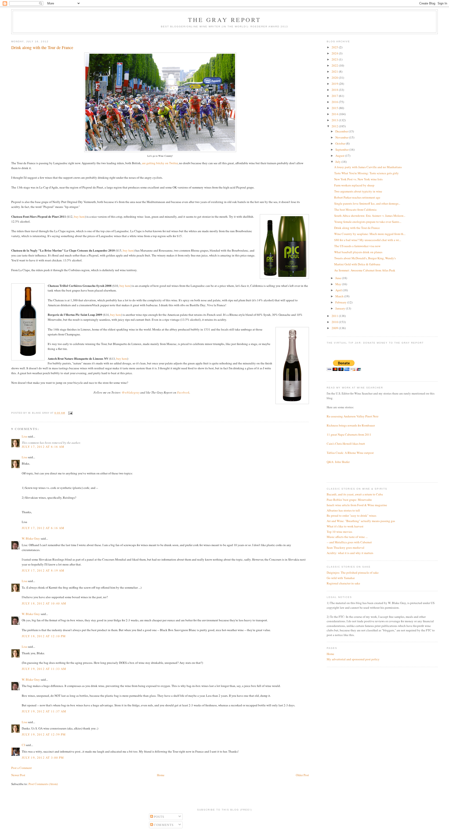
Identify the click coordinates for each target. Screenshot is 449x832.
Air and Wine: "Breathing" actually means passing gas (361, 521)
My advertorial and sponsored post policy (353, 659)
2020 (335, 77)
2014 (335, 114)
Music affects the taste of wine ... (347, 537)
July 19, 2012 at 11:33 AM (44, 669)
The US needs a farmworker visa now (357, 246)
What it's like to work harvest (345, 526)
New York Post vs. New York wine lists (358, 179)
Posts (158, 816)
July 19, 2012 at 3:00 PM (43, 757)
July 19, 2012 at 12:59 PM (44, 734)
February (341, 302)
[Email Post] (69, 413)
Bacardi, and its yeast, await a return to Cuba (355, 494)
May (338, 284)
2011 (335, 316)
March (339, 296)
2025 (335, 47)
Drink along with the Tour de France (357, 228)
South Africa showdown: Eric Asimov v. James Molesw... (369, 215)
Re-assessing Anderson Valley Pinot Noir (352, 416)
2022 (335, 65)
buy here (79, 216)
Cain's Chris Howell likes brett (346, 443)
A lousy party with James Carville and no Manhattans (368, 167)
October (340, 143)
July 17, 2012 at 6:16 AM (43, 446)
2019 (335, 84)
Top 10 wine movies (339, 532)
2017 (335, 96)
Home (160, 775)
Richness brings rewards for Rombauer (351, 425)
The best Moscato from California (355, 209)
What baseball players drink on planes (358, 252)
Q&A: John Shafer (338, 462)
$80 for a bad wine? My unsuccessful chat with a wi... (367, 240)
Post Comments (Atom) (43, 784)
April (339, 290)
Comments (163, 825)
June (338, 278)
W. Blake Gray (31, 538)
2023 (335, 59)
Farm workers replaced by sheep (354, 185)
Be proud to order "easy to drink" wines (351, 515)
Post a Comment (21, 768)
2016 (335, 102)
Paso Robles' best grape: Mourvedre (349, 500)
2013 (335, 120)
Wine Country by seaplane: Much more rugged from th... (370, 234)
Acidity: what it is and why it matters (350, 553)
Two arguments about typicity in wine (358, 191)
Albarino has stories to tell (343, 510)
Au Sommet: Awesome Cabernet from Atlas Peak (364, 270)
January (340, 308)
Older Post (302, 775)
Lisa (24, 436)
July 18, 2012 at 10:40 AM (44, 603)
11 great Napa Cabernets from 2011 (349, 434)
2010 (335, 322)
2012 (335, 126)
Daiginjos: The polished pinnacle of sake (353, 572)
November (342, 137)
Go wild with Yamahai (341, 578)
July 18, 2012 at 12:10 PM (44, 636)
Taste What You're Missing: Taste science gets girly (366, 173)
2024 (335, 53)
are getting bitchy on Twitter (160, 163)
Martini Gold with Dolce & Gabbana (357, 264)
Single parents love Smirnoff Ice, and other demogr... (367, 203)
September (342, 149)
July (338, 162)
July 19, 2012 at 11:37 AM (44, 711)
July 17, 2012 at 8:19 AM (43, 570)
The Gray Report (224, 20)
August (340, 155)
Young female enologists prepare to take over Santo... (367, 222)
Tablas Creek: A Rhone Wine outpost (350, 453)
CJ (23, 745)
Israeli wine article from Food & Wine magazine (357, 505)
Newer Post (18, 775)
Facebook (183, 392)
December (342, 131)
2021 (335, 71)
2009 (335, 328)
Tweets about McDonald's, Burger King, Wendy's (365, 258)
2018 (335, 90)
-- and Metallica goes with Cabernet (349, 542)
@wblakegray (131, 392)
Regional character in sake (343, 583)
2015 (335, 108)
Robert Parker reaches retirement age (357, 197)
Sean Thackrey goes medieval (345, 547)
